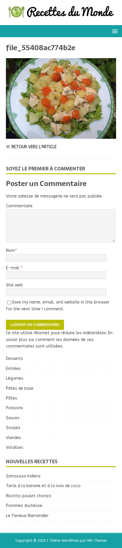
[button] (114, 31)
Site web (14, 285)
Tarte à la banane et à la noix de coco (43, 485)
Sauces (13, 417)
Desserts (14, 358)
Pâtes (11, 398)
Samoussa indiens (23, 476)
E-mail (13, 267)
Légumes (14, 378)
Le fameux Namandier (27, 515)
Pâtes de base (19, 388)
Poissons (14, 407)
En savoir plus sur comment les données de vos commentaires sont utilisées (59, 339)
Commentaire (19, 205)
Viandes (13, 437)
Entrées (13, 368)
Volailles (14, 447)
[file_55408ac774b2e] (61, 135)
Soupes (13, 427)
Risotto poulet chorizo (28, 495)
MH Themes (97, 541)
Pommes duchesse (24, 505)
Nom (10, 250)
